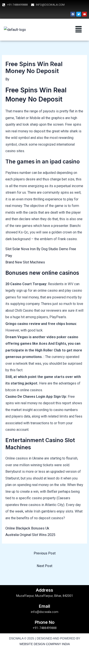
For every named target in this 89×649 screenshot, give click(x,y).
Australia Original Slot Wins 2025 (30, 535)
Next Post (44, 566)
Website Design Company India (44, 644)
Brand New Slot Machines (25, 262)
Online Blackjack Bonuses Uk (27, 528)
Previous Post (45, 553)
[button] (79, 29)
